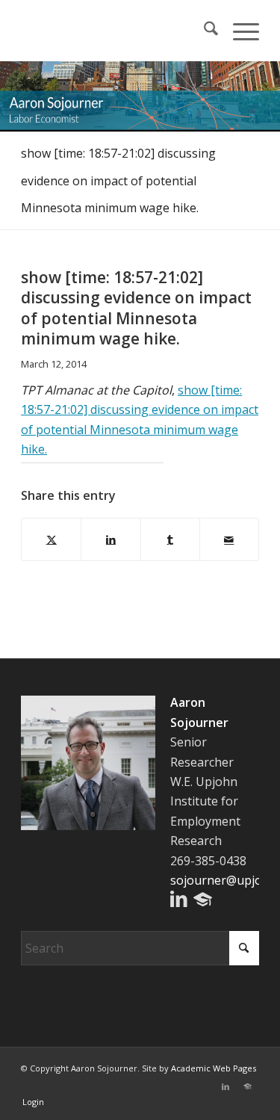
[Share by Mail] (229, 539)
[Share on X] (51, 539)
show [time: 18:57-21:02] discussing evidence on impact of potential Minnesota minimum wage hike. (118, 181)
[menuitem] (203, 31)
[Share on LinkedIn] (110, 539)
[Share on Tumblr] (170, 539)
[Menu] (238, 31)
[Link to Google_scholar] (248, 1086)
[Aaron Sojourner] (116, 31)
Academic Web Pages (213, 1068)
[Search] (203, 31)
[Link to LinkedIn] (225, 1086)
